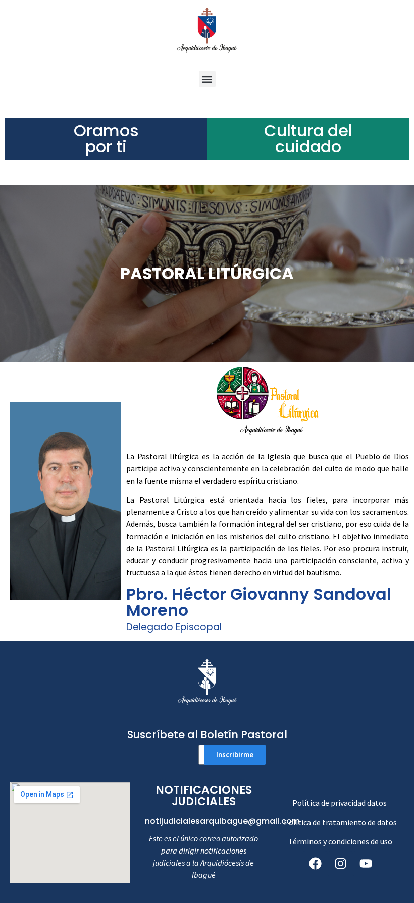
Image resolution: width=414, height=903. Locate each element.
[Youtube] (365, 863)
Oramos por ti (106, 138)
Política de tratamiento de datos (340, 822)
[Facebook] (315, 863)
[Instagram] (340, 863)
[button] (207, 79)
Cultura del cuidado (308, 138)
